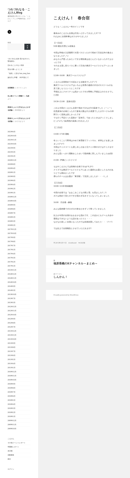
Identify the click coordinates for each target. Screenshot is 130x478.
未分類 (10, 451)
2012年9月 (11, 319)
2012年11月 (12, 310)
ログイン (11, 469)
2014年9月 (11, 286)
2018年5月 (11, 217)
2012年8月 (11, 323)
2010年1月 (11, 416)
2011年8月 (11, 347)
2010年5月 (11, 400)
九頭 (27, 96)
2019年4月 (11, 184)
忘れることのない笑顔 (16, 65)
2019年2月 (11, 188)
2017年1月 (11, 266)
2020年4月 (11, 168)
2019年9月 (11, 176)
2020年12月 (12, 160)
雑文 (9, 459)
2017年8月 (11, 241)
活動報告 (11, 455)
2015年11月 (12, 270)
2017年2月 (11, 262)
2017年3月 (11, 258)
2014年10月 (12, 282)
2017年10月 (12, 233)
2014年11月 (12, 278)
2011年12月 (12, 331)
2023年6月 (11, 131)
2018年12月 (12, 197)
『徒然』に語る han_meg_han (19, 73)
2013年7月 (11, 298)
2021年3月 (11, 152)
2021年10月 (12, 144)
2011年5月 (11, 359)
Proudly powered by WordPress (66, 295)
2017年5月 (11, 249)
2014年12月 (12, 274)
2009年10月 (12, 428)
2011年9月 (11, 343)
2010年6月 (11, 396)
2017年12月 (12, 229)
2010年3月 (11, 408)
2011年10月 (12, 339)
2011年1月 (11, 367)
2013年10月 (12, 294)
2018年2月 (11, 225)
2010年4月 (11, 404)
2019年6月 (11, 180)
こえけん (11, 439)
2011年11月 (12, 335)
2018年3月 (11, 221)
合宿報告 (11, 88)
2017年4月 (11, 254)
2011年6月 (11, 355)
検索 (9, 42)
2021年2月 (11, 156)
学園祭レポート (13, 447)
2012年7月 (11, 327)
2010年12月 (12, 372)
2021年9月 (11, 148)
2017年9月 (11, 237)
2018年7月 (11, 213)
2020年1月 (11, 172)
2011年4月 (11, 363)
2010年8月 (11, 388)
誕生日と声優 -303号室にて (18, 77)
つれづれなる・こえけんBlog (19, 10)
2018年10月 (12, 201)
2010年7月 (11, 392)
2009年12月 (12, 420)
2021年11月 (12, 140)
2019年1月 (11, 193)
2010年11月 (12, 376)
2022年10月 (12, 136)
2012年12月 (12, 306)
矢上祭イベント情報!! (15, 96)
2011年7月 (11, 351)
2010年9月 (11, 384)
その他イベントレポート (16, 443)
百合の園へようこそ (15, 69)
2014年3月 (11, 290)
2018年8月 (11, 209)
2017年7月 (11, 245)
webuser (73, 243)
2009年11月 (12, 424)
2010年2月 (11, 412)
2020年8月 (11, 164)
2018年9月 (11, 205)
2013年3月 (11, 302)
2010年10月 (12, 380)
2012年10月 (12, 315)
